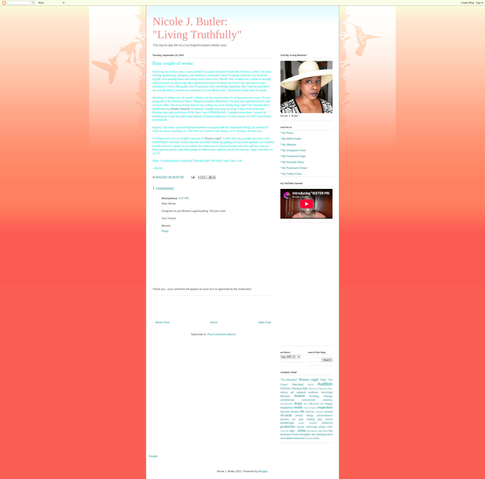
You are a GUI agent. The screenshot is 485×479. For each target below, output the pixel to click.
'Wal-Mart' (298, 384)
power (301, 423)
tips (313, 434)
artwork (301, 392)
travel (329, 434)
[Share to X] (207, 177)
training (320, 434)
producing (327, 423)
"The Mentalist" (289, 380)
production (287, 426)
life (302, 411)
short (329, 427)
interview (285, 411)
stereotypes (312, 431)
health (298, 407)
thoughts (305, 434)
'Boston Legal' (309, 379)
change (328, 396)
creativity (327, 400)
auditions (313, 392)
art (292, 392)
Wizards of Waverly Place (321, 388)
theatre (295, 434)
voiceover (299, 438)
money (328, 411)
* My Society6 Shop (292, 162)
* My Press (286, 132)
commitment (308, 400)
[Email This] (200, 177)
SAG (305, 388)
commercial (287, 399)
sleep (301, 430)
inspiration (325, 407)
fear (305, 404)
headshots (286, 407)
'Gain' (323, 379)
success (323, 431)
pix (294, 419)
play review (325, 419)
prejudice (313, 423)
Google (153, 456)
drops (298, 403)
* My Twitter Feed (290, 173)
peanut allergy (304, 415)
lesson (295, 411)
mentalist (319, 412)
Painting (296, 388)
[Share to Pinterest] (214, 177)
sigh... (293, 430)
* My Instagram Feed (293, 150)
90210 (311, 385)
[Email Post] (192, 176)
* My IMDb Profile (290, 138)
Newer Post (162, 322)
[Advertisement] (306, 286)
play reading (306, 419)
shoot (322, 426)
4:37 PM (183, 198)
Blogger (262, 471)
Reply (165, 230)
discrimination (286, 404)
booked (299, 396)
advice (284, 392)
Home (213, 322)
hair (322, 404)
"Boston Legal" (213, 138)
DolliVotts (285, 388)
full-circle (314, 403)
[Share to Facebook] (210, 177)
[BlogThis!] (203, 177)
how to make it (310, 408)
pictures (284, 419)
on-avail (286, 415)
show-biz (284, 431)
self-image (311, 427)
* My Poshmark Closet (293, 167)
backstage (326, 392)
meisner (309, 411)
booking (314, 396)
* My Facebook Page (292, 156)
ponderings (287, 422)
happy (328, 403)
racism (300, 427)
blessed (285, 396)
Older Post (264, 322)
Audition (325, 384)
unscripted (286, 438)
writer (316, 438)
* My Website (288, 144)
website (309, 438)
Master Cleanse (180, 108)
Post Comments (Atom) (221, 334)
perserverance (324, 415)
